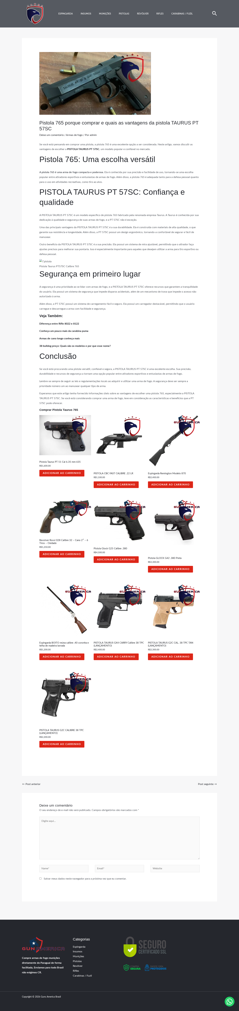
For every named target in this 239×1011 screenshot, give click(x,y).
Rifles (160, 14)
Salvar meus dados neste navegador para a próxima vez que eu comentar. (85, 878)
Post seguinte (207, 784)
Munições (105, 14)
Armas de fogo (74, 135)
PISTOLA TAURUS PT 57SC (83, 149)
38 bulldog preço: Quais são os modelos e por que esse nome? (75, 346)
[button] (214, 13)
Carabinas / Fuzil (182, 14)
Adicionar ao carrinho (62, 473)
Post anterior (31, 784)
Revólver (143, 14)
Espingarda (65, 14)
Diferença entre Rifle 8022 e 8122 (59, 323)
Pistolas (124, 14)
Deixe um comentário (51, 135)
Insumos (86, 14)
